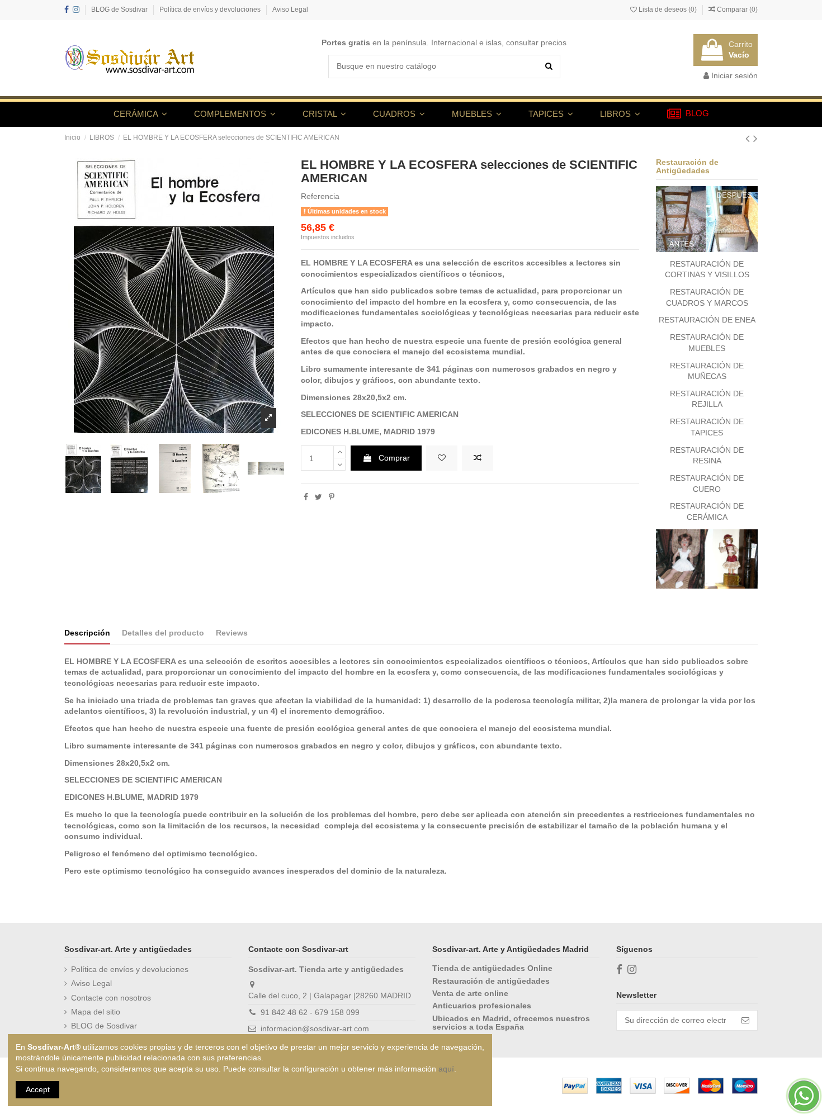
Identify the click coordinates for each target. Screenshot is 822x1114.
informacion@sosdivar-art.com (315, 1028)
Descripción (87, 632)
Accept (38, 1089)
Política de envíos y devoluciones (210, 9)
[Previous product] (749, 138)
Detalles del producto (163, 632)
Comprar (394, 457)
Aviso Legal (290, 9)
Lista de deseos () (667, 9)
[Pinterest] (331, 496)
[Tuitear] (318, 496)
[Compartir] (306, 496)
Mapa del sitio (95, 1011)
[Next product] (755, 138)
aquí (446, 1068)
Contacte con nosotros (111, 997)
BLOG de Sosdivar (120, 9)
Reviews (232, 632)
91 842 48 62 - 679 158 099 (310, 1012)
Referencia (320, 196)
